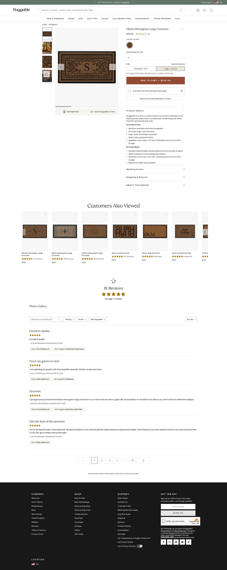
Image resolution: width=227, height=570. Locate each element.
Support (124, 494)
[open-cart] (211, 10)
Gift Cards (79, 534)
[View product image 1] (48, 34)
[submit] (182, 10)
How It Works (37, 502)
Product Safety (124, 526)
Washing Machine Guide (128, 510)
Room (71, 18)
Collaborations (122, 18)
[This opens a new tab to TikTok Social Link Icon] (188, 542)
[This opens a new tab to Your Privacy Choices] (139, 546)
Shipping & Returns (137, 177)
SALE (177, 18)
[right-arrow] (132, 2)
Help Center (123, 498)
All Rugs (78, 526)
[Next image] (112, 67)
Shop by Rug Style (82, 506)
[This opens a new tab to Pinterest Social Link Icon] (176, 542)
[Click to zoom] (86, 67)
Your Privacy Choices (127, 546)
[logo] (21, 10)
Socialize (167, 537)
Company (38, 494)
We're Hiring (37, 514)
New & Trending (55, 18)
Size (81, 18)
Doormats (53, 25)
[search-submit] (60, 319)
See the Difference (178, 64)
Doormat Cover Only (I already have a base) (150, 91)
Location (38, 559)
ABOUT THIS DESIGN (137, 185)
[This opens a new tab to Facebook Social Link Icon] (163, 542)
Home (44, 25)
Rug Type (92, 18)
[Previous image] (61, 67)
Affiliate (35, 522)
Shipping (121, 518)
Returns (121, 522)
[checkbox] (130, 91)
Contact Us (123, 502)
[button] (197, 10)
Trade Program (206, 2)
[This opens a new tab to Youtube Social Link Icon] (182, 542)
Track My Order (124, 506)
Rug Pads (79, 518)
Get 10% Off (169, 494)
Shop (78, 494)
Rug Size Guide (124, 514)
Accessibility (123, 530)
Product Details (135, 111)
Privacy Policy (37, 534)
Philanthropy (37, 506)
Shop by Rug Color (83, 510)
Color (104, 18)
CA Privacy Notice (125, 542)
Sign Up (178, 513)
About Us (35, 498)
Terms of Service (39, 530)
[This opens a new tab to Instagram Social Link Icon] (169, 542)
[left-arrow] (95, 2)
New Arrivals (80, 498)
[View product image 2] (48, 48)
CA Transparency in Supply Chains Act (134, 538)
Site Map (121, 534)
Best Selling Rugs (82, 502)
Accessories (142, 18)
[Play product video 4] (48, 76)
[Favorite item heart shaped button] (182, 29)
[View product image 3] (48, 62)
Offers (77, 530)
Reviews (35, 526)
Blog (33, 510)
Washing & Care (135, 169)
